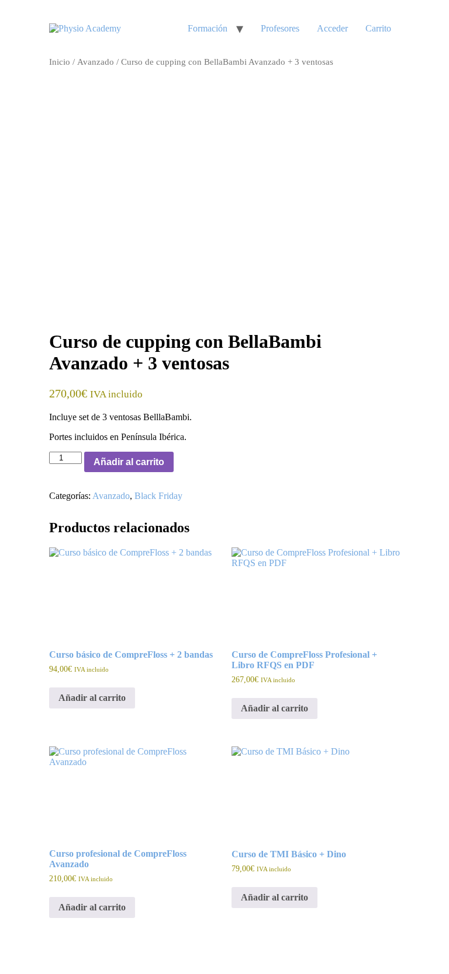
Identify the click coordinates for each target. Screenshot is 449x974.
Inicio (59, 62)
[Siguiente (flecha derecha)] (428, 487)
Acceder (332, 28)
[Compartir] (385, 13)
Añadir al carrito (129, 462)
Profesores (280, 28)
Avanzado (95, 62)
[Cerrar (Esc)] (410, 13)
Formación (207, 28)
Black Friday (158, 496)
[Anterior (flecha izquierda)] (20, 487)
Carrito (378, 28)
